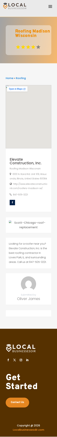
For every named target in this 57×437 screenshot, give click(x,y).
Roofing (21, 78)
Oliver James (28, 298)
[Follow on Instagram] (20, 360)
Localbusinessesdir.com (28, 430)
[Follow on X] (14, 360)
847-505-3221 (20, 194)
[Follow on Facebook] (8, 360)
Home (9, 78)
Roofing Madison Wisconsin (25, 168)
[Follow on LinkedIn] (27, 360)
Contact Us (17, 402)
